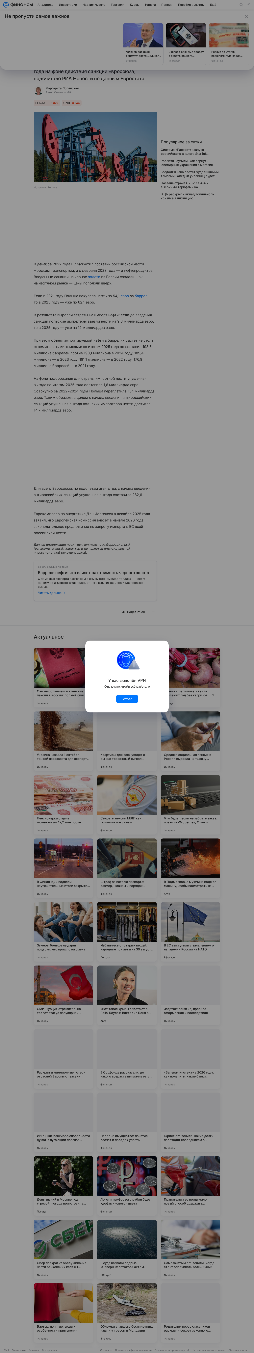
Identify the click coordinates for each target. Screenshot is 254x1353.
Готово (127, 699)
